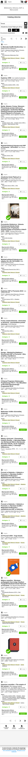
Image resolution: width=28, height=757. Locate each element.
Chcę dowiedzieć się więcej (9, 750)
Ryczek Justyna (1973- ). (10, 299)
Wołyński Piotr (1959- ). (8, 330)
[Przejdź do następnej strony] (21, 40)
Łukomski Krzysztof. (9, 699)
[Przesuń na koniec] (26, 40)
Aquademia (8, 448)
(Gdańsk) (14, 485)
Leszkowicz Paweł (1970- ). (16, 698)
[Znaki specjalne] (26, 33)
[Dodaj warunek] (9, 30)
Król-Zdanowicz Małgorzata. (10, 55)
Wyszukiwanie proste (5, 32)
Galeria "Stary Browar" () (13, 703)
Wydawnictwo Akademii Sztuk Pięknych (15, 690)
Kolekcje (13, 32)
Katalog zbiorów (14, 17)
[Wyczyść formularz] (23, 33)
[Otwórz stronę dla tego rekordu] (14, 212)
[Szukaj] (15, 30)
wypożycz (23, 69)
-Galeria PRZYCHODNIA (13, 622)
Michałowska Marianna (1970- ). (11, 592)
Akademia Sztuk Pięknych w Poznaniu (15, 50)
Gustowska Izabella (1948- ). (10, 84)
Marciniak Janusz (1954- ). (10, 185)
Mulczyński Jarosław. (7, 238)
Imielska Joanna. (7, 122)
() (11, 58)
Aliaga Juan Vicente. (13, 696)
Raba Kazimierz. (13, 124)
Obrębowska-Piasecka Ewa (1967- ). (11, 269)
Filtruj (2, 41)
